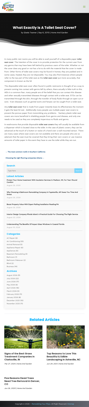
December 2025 (13, 300)
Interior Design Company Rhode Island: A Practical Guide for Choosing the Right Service (42, 214)
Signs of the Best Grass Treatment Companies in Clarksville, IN (19, 356)
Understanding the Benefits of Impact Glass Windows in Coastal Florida (35, 224)
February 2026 (13, 294)
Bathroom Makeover (15, 260)
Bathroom (11, 257)
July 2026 (11, 278)
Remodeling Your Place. (41, 404)
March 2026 (12, 291)
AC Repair (11, 238)
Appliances (11, 251)
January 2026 (12, 297)
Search (78, 171)
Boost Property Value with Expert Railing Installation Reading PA (33, 204)
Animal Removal (13, 244)
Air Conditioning (13, 241)
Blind (9, 263)
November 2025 (13, 303)
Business (10, 266)
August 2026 (12, 275)
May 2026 (11, 285)
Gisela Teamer (30, 32)
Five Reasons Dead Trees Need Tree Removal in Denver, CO (22, 381)
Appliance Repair (13, 248)
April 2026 (11, 288)
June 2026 (11, 282)
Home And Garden (59, 32)
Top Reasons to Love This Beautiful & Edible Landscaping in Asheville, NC (64, 356)
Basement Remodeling (16, 254)
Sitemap (70, 404)
